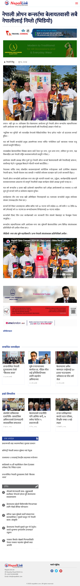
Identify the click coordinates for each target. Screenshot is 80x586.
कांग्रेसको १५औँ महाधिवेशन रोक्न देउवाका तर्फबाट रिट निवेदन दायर (18, 466)
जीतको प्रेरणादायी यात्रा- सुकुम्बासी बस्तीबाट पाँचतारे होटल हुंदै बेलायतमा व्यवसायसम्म (20, 494)
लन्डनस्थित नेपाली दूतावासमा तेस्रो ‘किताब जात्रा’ (11, 369)
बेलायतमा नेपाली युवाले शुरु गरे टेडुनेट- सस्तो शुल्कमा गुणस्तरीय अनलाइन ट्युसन (22, 529)
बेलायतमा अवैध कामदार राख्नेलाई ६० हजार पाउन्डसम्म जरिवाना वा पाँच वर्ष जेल (65, 373)
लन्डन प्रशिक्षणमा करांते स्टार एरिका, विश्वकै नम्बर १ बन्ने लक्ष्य (64, 418)
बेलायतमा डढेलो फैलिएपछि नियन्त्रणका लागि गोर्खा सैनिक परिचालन (22, 505)
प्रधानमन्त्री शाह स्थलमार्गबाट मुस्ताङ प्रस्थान (18, 443)
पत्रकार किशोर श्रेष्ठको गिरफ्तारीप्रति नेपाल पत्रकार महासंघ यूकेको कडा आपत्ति (20, 542)
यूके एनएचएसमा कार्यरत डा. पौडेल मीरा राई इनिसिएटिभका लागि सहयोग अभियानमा (39, 373)
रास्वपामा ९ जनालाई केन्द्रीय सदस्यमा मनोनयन (19, 457)
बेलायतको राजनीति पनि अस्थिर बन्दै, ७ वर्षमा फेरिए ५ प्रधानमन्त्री (37, 418)
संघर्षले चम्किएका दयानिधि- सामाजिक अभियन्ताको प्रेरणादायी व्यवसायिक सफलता (13, 418)
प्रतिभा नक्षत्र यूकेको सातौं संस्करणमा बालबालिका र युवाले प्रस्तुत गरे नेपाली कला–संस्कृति (21, 517)
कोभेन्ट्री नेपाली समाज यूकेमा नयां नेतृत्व (17, 450)
